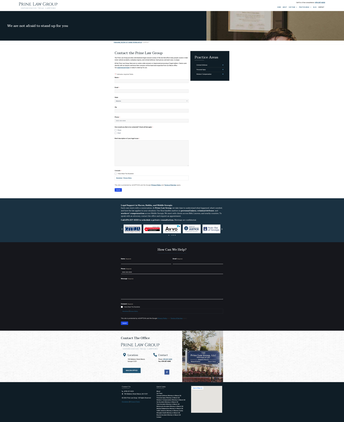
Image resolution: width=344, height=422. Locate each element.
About (285, 7)
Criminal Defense (201, 65)
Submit (118, 190)
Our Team (292, 7)
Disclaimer (119, 178)
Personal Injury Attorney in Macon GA (128, 42)
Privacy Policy (127, 178)
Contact (321, 7)
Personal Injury (201, 69)
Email (119, 133)
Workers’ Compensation (203, 74)
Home (279, 7)
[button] (122, 229)
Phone (119, 130)
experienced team (123, 67)
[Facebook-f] (166, 372)
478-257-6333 (167, 359)
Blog (314, 7)
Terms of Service (170, 185)
